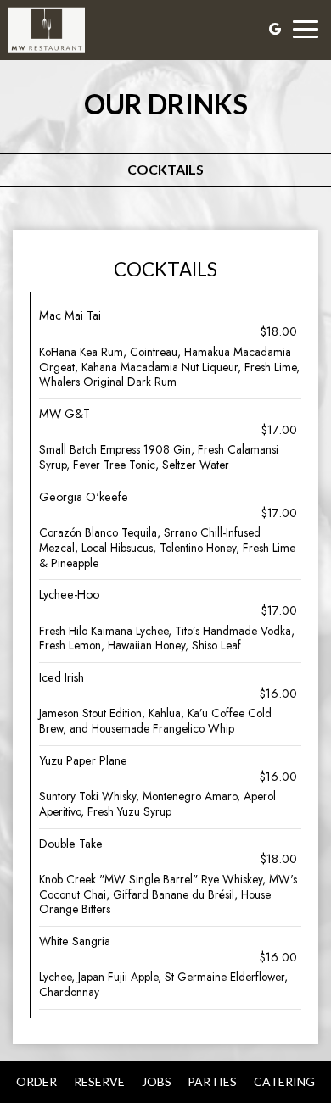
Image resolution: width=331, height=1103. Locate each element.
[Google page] (275, 28)
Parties (212, 1081)
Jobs (156, 1081)
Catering (284, 1081)
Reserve (99, 1081)
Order (36, 1081)
